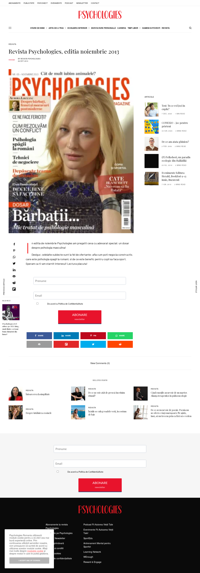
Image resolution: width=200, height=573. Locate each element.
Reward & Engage (92, 561)
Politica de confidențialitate (59, 558)
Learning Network (92, 551)
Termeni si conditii (54, 548)
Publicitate (29, 3)
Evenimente (56, 3)
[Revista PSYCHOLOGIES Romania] (100, 15)
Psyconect (42, 3)
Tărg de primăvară (55, 543)
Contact (95, 3)
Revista (12, 44)
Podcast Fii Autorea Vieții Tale (98, 524)
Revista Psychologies (30, 59)
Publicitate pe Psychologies (59, 533)
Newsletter (82, 3)
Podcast (69, 3)
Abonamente (14, 3)
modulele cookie (35, 550)
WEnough (88, 556)
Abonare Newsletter (55, 538)
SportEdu (88, 538)
